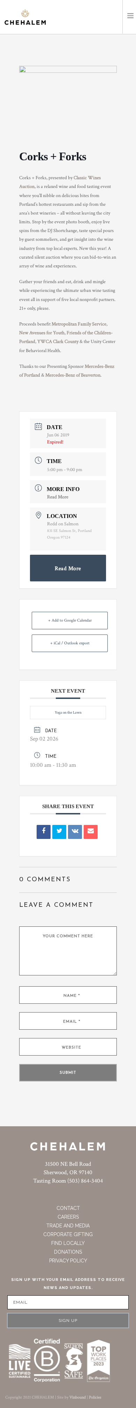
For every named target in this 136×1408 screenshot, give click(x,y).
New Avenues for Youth (42, 333)
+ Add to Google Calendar (70, 620)
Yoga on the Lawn (68, 712)
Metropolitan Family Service (79, 324)
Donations (68, 1252)
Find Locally (68, 1243)
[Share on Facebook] (44, 832)
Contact (68, 1208)
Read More (57, 497)
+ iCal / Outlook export (70, 643)
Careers (68, 1217)
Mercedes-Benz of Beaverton (72, 375)
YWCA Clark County (57, 341)
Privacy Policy (68, 1260)
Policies (95, 1397)
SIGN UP (68, 1320)
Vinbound (77, 1397)
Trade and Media (68, 1225)
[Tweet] (59, 832)
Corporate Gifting (68, 1234)
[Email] (91, 832)
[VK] (75, 832)
